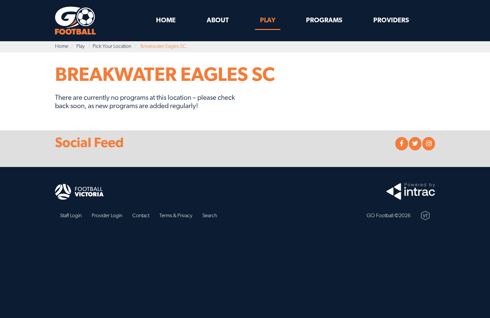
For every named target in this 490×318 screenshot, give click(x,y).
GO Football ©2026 (389, 216)
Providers (391, 20)
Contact (140, 216)
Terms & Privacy (175, 216)
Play (267, 20)
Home (166, 20)
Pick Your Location (112, 46)
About (218, 20)
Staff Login (71, 216)
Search (209, 216)
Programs (324, 20)
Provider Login (107, 216)
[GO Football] (82, 20)
